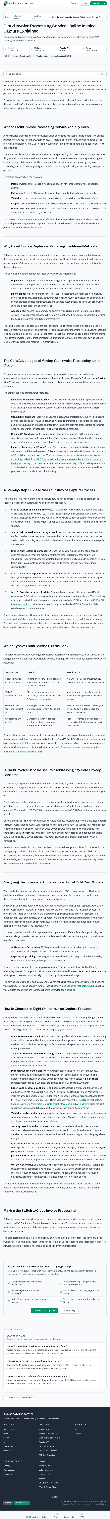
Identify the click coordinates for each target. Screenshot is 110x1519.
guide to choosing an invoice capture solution (81, 1025)
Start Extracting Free (45, 1310)
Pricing (6, 1438)
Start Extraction (9, 1429)
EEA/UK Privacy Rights (48, 1487)
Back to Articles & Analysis (21, 1398)
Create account (98, 3)
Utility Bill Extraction (47, 1447)
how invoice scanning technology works (75, 986)
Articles (77, 1429)
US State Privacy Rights (48, 1483)
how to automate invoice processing (22, 751)
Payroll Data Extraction (48, 1451)
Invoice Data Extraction (23, 56)
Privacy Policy (44, 1474)
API (4, 1442)
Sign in (84, 3)
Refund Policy (44, 1479)
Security (6, 1466)
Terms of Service (46, 1466)
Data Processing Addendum (50, 1470)
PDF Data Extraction (47, 1455)
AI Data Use (8, 1474)
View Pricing (69, 1310)
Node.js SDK (8, 1451)
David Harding (91, 50)
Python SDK (8, 1447)
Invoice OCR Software (48, 1434)
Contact (77, 1434)
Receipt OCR (44, 1442)
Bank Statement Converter (49, 1438)
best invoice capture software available (54, 1183)
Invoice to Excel (45, 1429)
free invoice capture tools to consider (40, 1159)
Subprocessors (9, 1470)
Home (7, 17)
